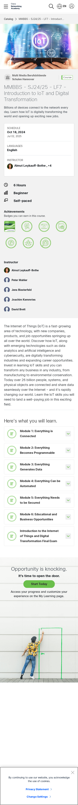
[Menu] (7, 6)
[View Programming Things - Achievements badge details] (44, 227)
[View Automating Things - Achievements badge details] (11, 243)
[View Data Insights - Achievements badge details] (61, 227)
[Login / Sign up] (71, 6)
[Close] (72, 772)
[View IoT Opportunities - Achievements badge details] (45, 243)
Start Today (39, 584)
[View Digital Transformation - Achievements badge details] (26, 227)
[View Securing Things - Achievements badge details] (28, 243)
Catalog (8, 19)
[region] (39, 786)
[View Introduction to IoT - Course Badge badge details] (9, 227)
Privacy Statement (37, 789)
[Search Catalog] (51, 6)
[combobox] (61, 6)
